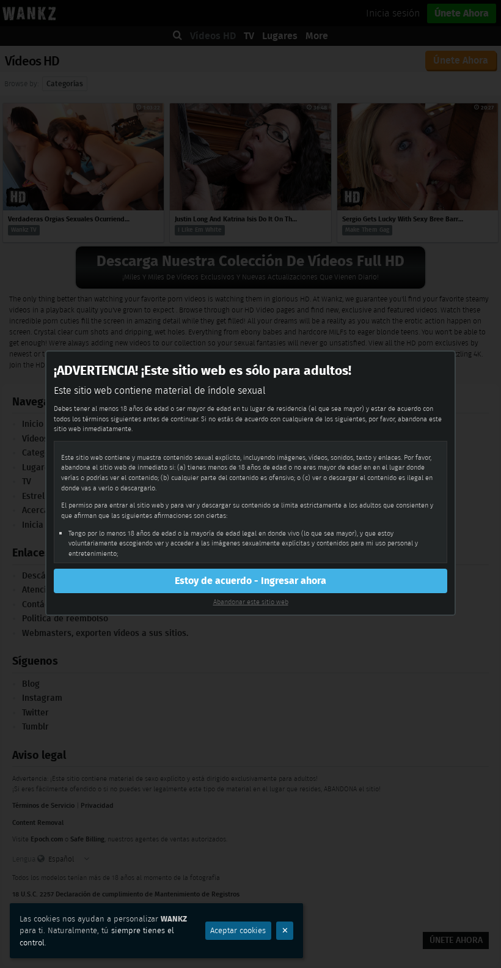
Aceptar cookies (238, 930)
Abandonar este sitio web (250, 602)
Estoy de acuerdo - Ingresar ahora (250, 581)
